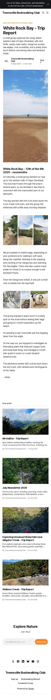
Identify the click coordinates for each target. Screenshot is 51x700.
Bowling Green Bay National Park (18, 23)
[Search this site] (43, 13)
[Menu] (47, 13)
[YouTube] (33, 661)
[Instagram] (38, 661)
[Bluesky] (28, 661)
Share (42, 61)
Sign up (14, 679)
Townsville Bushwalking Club (21, 12)
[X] (13, 661)
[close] (48, 4)
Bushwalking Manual (30, 679)
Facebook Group (25, 683)
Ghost (31, 688)
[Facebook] (18, 661)
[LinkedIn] (23, 661)
